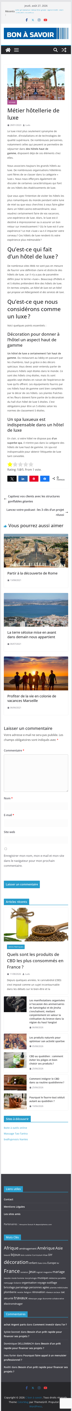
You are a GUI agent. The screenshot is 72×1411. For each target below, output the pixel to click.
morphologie (31, 1278)
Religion (27, 1292)
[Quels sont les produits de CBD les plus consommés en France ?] (36, 924)
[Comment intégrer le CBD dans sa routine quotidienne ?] (15, 1083)
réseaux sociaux (53, 1292)
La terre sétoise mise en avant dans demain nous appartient (31, 634)
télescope (32, 1298)
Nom (8, 798)
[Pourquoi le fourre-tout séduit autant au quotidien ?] (15, 1101)
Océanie (17, 1283)
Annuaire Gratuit (26, 1224)
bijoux (15, 1254)
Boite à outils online (15, 1127)
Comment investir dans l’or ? (50, 1324)
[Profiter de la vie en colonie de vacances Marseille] (36, 659)
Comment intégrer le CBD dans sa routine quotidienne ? (46, 1080)
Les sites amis (12, 1214)
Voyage (12, 102)
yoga (40, 1298)
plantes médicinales (59, 1287)
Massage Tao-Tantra (16, 1133)
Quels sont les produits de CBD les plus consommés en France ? (35, 960)
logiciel (39, 1272)
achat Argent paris (15, 1324)
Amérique (46, 1248)
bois (22, 1255)
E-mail (9, 815)
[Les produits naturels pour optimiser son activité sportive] (15, 1042)
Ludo (28, 125)
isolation (24, 1272)
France (12, 1271)
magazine (47, 1272)
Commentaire (14, 750)
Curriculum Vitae (40, 1255)
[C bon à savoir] (8, 50)
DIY (50, 1255)
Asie (59, 1248)
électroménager (13, 1303)
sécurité (8, 1298)
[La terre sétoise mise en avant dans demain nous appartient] (36, 595)
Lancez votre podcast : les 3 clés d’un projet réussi (35, 512)
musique (42, 1278)
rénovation (38, 1292)
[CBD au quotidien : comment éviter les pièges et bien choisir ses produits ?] (15, 1062)
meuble (7, 1278)
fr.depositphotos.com (43, 1224)
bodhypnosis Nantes (16, 1139)
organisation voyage (34, 1282)
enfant (33, 1263)
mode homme (17, 1278)
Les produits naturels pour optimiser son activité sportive (47, 1039)
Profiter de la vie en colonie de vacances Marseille (31, 698)
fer (58, 1263)
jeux (32, 1271)
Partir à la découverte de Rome (32, 573)
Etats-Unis (42, 1263)
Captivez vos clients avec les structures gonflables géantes (34, 498)
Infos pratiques (15, 947)
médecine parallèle (57, 1278)
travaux (21, 1297)
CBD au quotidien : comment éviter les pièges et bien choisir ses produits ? (46, 1060)
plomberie (10, 1292)
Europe (51, 1263)
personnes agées (39, 1287)
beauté (7, 1255)
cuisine (28, 1255)
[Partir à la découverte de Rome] (36, 536)
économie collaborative (53, 1298)
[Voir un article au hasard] (64, 50)
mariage (59, 1272)
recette (20, 1292)
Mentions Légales (14, 1206)
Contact (8, 1199)
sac (63, 1292)
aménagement (28, 1248)
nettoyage (8, 1283)
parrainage (22, 1287)
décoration (16, 1262)
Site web (9, 832)
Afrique (11, 1248)
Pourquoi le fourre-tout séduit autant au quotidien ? (47, 1099)
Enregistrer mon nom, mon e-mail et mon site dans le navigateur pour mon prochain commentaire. (34, 861)
